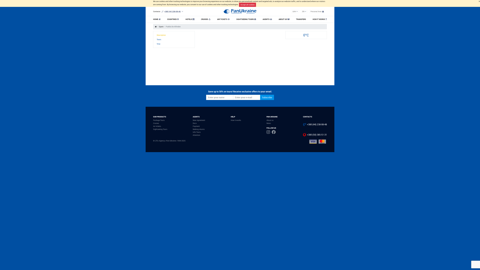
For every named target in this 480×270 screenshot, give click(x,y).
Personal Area (316, 11)
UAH (294, 11)
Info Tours (197, 132)
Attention (196, 135)
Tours (159, 39)
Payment (196, 126)
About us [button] (283, 19)
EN (303, 11)
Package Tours (159, 120)
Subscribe (267, 97)
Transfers (301, 19)
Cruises (204, 19)
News (268, 123)
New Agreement (199, 120)
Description (161, 35)
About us (270, 120)
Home (155, 19)
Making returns (199, 129)
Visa (158, 44)
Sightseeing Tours (245, 19)
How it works (319, 19)
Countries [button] (172, 19)
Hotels (189, 19)
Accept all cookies (247, 5)
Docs (195, 123)
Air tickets (222, 19)
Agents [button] (266, 19)
